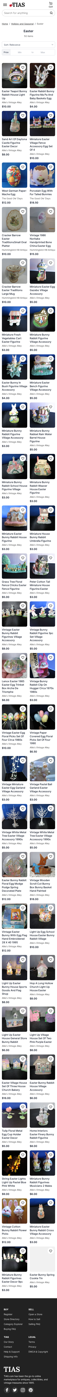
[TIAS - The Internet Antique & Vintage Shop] (17, 5)
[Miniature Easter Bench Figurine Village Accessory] (42, 367)
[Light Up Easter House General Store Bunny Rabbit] (14, 1019)
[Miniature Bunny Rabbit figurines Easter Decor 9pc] (14, 1259)
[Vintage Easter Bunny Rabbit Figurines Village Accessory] (14, 614)
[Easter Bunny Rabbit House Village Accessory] (42, 1067)
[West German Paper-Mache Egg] (14, 175)
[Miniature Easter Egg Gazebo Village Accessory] (42, 271)
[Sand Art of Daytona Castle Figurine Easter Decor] (14, 123)
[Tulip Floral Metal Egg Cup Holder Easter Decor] (14, 1115)
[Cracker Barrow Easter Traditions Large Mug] (14, 271)
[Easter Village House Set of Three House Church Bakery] (14, 1067)
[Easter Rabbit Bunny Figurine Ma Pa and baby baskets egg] (42, 75)
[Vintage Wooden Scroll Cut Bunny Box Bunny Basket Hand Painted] (42, 864)
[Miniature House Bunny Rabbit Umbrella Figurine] (42, 518)
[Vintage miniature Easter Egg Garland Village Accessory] (14, 768)
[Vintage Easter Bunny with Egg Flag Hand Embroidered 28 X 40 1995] (14, 916)
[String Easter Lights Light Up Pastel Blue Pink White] (14, 1163)
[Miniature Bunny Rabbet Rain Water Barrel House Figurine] (42, 415)
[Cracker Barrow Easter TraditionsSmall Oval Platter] (14, 219)
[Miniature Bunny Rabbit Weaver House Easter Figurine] (42, 466)
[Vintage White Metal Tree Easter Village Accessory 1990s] (14, 816)
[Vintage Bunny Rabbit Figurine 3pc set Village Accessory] (42, 614)
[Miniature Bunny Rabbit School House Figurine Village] (14, 466)
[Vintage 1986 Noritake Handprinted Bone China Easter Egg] (42, 219)
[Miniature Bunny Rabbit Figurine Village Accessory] (42, 319)
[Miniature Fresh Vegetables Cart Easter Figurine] (14, 319)
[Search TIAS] (51, 13)
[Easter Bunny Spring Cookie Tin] (42, 1259)
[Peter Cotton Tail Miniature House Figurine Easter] (42, 566)
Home (5, 23)
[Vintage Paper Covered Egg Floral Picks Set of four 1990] (42, 717)
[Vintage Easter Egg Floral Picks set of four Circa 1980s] (14, 717)
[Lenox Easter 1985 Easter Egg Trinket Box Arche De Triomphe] (14, 665)
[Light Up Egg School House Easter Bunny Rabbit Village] (42, 916)
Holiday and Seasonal (22, 23)
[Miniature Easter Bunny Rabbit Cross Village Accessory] (42, 1211)
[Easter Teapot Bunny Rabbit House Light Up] (14, 75)
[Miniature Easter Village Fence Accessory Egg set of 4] (42, 123)
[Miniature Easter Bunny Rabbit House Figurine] (14, 518)
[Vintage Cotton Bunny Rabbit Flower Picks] (14, 1211)
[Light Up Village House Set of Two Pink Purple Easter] (42, 1019)
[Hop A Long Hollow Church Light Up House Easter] (42, 967)
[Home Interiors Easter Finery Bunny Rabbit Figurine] (42, 1115)
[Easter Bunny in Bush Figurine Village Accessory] (14, 367)
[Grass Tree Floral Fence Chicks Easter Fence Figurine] (14, 566)
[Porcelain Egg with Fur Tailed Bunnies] (42, 175)
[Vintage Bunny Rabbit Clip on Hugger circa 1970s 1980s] (42, 665)
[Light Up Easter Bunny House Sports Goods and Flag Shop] (14, 967)
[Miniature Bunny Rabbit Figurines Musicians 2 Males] (42, 1163)
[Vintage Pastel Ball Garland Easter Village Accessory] (42, 768)
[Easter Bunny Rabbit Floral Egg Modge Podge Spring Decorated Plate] (14, 864)
